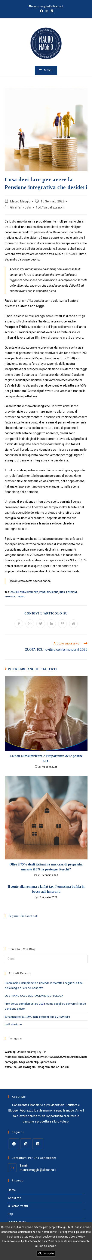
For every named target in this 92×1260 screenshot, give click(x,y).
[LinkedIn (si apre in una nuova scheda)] (51, 11)
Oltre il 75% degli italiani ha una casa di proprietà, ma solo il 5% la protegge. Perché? (46, 866)
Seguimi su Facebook (23, 915)
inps (62, 592)
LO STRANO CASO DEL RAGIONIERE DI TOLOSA (34, 995)
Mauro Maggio (20, 201)
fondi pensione (48, 592)
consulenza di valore (24, 592)
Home (12, 1190)
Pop (10, 1214)
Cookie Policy (77, 1236)
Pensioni (71, 592)
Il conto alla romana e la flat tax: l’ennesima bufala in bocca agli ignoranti (46, 889)
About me (14, 1198)
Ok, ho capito (46, 1253)
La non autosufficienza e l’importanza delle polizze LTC (46, 758)
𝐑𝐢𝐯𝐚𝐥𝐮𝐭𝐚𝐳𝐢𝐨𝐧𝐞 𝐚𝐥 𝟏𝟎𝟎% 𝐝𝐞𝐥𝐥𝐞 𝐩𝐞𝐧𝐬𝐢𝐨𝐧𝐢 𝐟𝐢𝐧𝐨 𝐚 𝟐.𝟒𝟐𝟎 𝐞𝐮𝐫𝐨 (37, 1016)
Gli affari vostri (20, 207)
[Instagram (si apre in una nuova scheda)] (46, 11)
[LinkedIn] (38, 1143)
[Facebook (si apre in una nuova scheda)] (41, 11)
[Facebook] (14, 1143)
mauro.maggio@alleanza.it (38, 1170)
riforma (10, 596)
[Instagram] (26, 1143)
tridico (20, 596)
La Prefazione (13, 1024)
